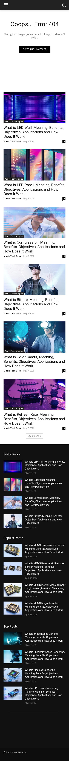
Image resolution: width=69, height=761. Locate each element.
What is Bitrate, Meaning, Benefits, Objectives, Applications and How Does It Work (31, 304)
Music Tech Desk (12, 141)
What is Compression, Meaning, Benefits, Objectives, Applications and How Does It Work (34, 246)
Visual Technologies (14, 121)
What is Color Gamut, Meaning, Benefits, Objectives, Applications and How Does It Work (34, 361)
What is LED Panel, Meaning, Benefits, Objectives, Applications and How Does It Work (34, 189)
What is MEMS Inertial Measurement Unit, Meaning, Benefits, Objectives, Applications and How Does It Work (45, 588)
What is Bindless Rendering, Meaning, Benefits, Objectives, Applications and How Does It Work (44, 673)
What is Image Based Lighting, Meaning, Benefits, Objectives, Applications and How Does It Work (44, 637)
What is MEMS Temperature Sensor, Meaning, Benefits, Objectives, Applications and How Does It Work (45, 549)
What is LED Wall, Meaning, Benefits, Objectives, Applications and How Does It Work (33, 132)
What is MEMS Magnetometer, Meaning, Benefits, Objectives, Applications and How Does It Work (44, 607)
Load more (33, 435)
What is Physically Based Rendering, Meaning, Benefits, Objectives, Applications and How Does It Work (45, 655)
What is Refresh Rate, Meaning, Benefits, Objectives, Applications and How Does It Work (34, 418)
